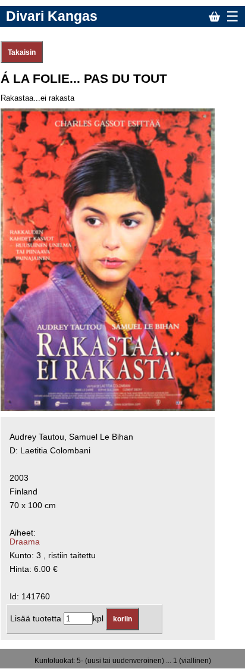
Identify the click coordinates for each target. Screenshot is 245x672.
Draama (25, 541)
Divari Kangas (52, 16)
